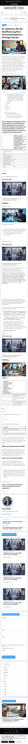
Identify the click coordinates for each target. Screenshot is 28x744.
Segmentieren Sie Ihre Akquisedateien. (13, 114)
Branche (8, 103)
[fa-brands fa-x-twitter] (12, 4)
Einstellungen (18, 741)
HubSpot (8, 108)
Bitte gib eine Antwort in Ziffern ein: (8, 648)
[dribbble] (14, 4)
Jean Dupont (11, 25)
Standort (8, 176)
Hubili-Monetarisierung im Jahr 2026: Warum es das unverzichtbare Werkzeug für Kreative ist (12, 553)
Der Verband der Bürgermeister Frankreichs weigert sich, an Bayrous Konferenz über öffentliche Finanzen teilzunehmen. (13, 528)
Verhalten (6, 105)
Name (3, 629)
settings (10, 739)
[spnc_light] (25, 12)
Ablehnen (11, 741)
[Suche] (22, 12)
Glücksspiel (6, 672)
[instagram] (15, 4)
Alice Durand (7, 551)
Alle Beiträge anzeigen (6, 514)
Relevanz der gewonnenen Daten (10, 113)
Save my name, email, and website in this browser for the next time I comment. (13, 645)
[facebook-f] (11, 4)
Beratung (4, 25)
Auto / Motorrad (7, 664)
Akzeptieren (5, 741)
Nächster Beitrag (6, 525)
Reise (5, 678)
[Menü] (2, 12)
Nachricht (5, 675)
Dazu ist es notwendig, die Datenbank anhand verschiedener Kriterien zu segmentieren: (15, 116)
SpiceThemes (22, 732)
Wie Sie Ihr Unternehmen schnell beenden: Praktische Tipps (13, 522)
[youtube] (16, 4)
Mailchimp (7, 107)
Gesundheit (6, 669)
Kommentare (4, 617)
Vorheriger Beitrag (6, 519)
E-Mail (3, 636)
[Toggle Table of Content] (23, 92)
